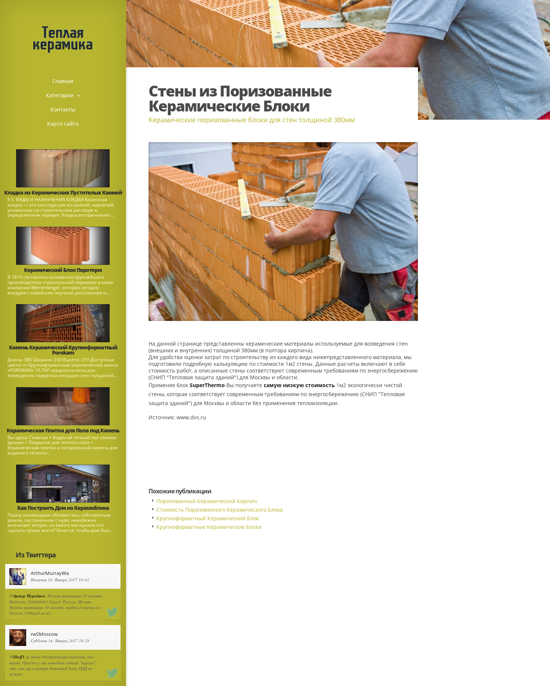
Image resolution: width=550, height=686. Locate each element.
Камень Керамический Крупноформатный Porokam (63, 350)
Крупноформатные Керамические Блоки (209, 526)
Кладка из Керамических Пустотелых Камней (63, 192)
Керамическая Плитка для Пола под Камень (63, 430)
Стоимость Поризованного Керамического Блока (219, 509)
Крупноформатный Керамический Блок (207, 518)
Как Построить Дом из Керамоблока (63, 507)
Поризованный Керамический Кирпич (206, 501)
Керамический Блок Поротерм (63, 269)
